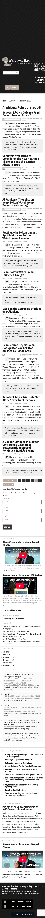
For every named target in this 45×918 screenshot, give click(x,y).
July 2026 (6, 652)
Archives (40, 80)
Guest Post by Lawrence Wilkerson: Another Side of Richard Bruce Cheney (21, 687)
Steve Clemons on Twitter (21, 901)
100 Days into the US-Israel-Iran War (16, 631)
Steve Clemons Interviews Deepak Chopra (21, 543)
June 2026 (6, 654)
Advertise (13, 886)
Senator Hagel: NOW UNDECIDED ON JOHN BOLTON (21, 770)
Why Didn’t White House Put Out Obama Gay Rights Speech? (21, 786)
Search (17, 73)
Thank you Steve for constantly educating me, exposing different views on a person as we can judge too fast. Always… (21, 723)
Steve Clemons (27, 119)
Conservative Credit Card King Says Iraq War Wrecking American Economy (22, 794)
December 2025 (8, 657)
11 (7, 245)
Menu (14, 87)
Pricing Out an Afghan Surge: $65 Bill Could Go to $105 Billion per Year (24, 756)
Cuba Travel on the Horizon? (15, 790)
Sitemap (13, 889)
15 (7, 123)
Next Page (7, 484)
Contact (37, 886)
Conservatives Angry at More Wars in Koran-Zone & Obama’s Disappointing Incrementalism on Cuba (24, 780)
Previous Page (10, 480)
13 (7, 282)
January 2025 (8, 663)
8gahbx (7, 705)
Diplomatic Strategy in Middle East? (16, 700)
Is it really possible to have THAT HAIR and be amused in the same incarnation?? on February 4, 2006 (21, 388)
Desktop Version (23, 915)
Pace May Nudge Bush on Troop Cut (18, 760)
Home (35, 77)
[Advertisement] (22, 23)
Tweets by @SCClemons (13, 619)
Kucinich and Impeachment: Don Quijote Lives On (23, 775)
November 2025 (8, 660)
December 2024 (8, 665)
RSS (36, 83)
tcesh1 (7, 694)
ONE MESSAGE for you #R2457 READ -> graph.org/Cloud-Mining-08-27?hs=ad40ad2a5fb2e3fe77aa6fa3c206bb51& (18, 677)
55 (7, 318)
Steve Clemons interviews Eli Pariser (22, 575)
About (5, 889)
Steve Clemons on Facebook (20, 906)
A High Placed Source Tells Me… (14, 639)
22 (7, 173)
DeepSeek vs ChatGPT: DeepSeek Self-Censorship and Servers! (20, 808)
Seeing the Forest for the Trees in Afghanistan (23, 766)
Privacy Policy (26, 886)
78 (7, 457)
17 (7, 407)
